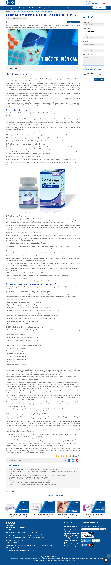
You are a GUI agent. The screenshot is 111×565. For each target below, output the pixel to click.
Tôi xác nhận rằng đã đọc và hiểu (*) (93, 68)
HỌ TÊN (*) (86, 22)
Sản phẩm (32, 8)
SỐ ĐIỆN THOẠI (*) (88, 41)
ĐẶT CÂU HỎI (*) (87, 54)
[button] (106, 560)
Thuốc (13, 11)
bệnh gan (38, 427)
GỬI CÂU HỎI (99, 79)
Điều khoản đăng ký (92, 69)
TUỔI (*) (85, 35)
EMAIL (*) (85, 48)
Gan (7, 93)
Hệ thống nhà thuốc (45, 8)
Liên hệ (66, 8)
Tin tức (58, 8)
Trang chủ (11, 8)
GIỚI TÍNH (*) (86, 28)
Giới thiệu (21, 8)
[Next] (104, 509)
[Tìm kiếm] (94, 8)
